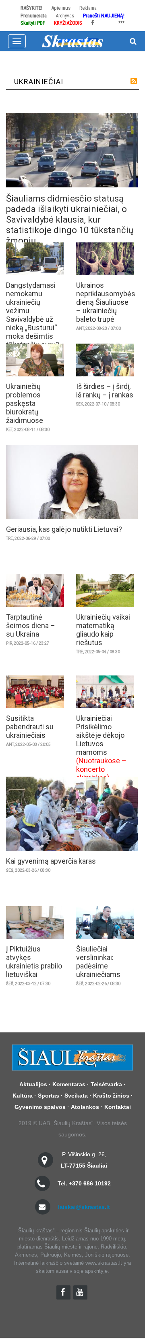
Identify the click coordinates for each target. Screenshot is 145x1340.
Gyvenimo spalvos (40, 1107)
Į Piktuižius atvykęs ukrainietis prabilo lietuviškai (34, 962)
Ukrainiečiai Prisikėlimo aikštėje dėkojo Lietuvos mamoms (100, 735)
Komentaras (68, 1084)
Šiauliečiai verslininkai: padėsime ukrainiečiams (98, 962)
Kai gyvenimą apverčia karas (51, 861)
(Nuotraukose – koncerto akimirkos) (101, 769)
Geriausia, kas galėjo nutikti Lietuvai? (64, 529)
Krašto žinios (111, 1095)
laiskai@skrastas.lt (84, 1207)
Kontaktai (117, 1107)
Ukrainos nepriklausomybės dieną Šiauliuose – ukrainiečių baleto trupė (105, 302)
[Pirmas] (72, 40)
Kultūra (22, 1095)
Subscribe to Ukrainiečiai (133, 81)
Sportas (48, 1095)
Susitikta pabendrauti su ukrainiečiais (30, 726)
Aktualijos (33, 1084)
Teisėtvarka (106, 1084)
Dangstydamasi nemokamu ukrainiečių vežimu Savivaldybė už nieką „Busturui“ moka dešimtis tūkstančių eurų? (32, 315)
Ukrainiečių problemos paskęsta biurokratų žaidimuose (24, 403)
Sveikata (76, 1095)
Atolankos (85, 1107)
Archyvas (65, 16)
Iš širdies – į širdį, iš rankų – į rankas (104, 390)
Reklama (88, 8)
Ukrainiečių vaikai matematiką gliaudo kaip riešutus (103, 630)
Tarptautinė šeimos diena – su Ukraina (30, 625)
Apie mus (60, 8)
